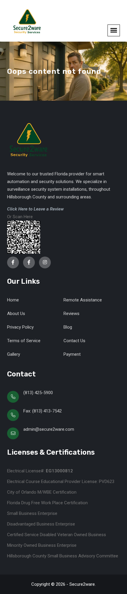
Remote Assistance (83, 300)
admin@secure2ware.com (48, 429)
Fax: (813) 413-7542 (42, 411)
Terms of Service (23, 340)
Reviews (71, 313)
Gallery (13, 354)
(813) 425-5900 (38, 392)
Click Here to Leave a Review (35, 209)
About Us (16, 313)
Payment (72, 354)
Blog (68, 327)
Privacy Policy (20, 327)
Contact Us (74, 340)
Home (13, 300)
